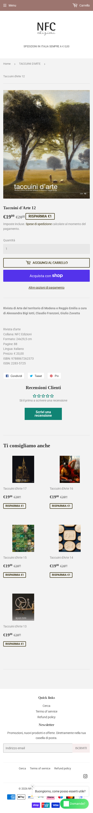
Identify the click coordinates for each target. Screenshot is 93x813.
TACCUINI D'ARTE (29, 63)
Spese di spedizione (39, 224)
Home (7, 63)
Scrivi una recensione (43, 414)
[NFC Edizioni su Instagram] (85, 777)
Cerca (46, 706)
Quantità (9, 240)
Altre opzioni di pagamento (46, 287)
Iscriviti (81, 748)
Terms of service (46, 711)
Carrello (84, 5)
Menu (12, 5)
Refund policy (46, 717)
